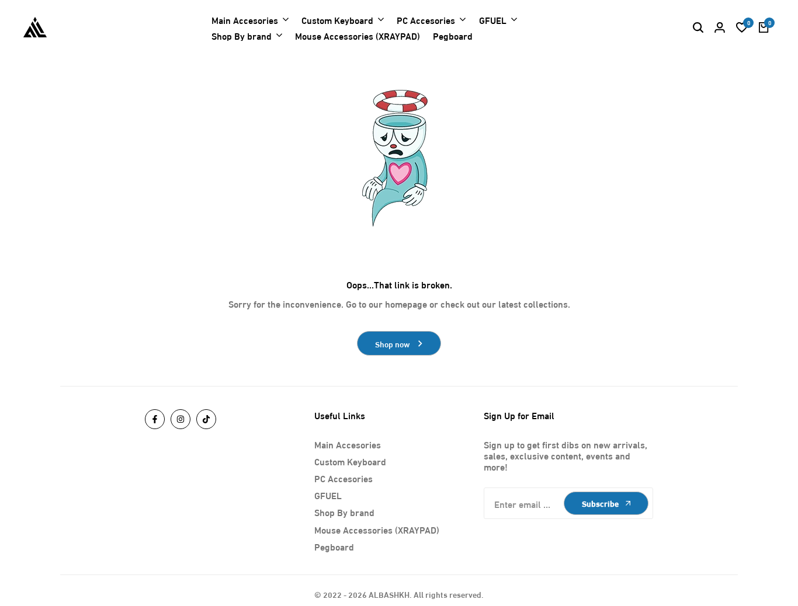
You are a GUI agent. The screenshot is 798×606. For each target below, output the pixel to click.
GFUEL (328, 494)
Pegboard (334, 546)
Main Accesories (347, 444)
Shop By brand (344, 511)
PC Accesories (343, 478)
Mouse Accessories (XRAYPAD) (376, 529)
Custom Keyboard (350, 461)
